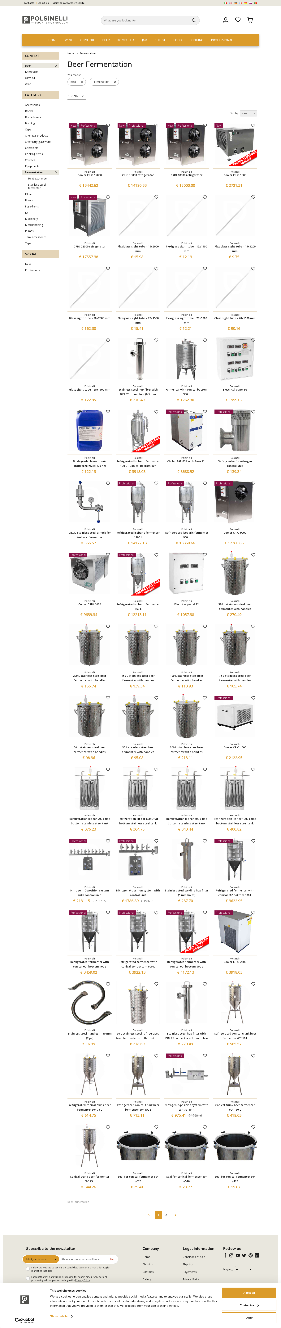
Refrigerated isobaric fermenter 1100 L (138, 535)
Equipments (32, 166)
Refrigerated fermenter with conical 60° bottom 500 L (235, 893)
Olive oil (87, 40)
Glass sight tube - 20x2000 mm (89, 318)
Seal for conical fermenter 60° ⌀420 (235, 1179)
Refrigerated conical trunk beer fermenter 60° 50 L (235, 1036)
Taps (28, 243)
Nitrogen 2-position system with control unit (186, 1107)
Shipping (188, 1264)
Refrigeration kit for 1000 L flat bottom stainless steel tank (235, 821)
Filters (28, 194)
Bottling (30, 123)
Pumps (29, 231)
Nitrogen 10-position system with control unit (89, 893)
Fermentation (88, 53)
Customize (247, 1305)
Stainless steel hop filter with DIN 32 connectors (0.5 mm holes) (138, 392)
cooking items (34, 154)
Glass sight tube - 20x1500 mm (89, 389)
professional (222, 40)
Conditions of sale (194, 1257)
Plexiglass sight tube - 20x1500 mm (138, 320)
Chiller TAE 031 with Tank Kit (186, 461)
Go (112, 1259)
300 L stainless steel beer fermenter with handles (186, 750)
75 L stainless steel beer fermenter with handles (235, 678)
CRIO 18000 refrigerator (186, 175)
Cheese (160, 40)
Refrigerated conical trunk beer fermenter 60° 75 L (89, 1107)
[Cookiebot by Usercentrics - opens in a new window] (24, 1320)
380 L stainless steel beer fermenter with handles (235, 606)
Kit (26, 212)
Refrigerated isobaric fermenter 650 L (138, 606)
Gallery (147, 1279)
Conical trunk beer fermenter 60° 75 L (89, 1179)
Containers (31, 148)
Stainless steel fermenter (37, 186)
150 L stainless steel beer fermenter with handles (138, 678)
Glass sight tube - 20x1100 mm (235, 318)
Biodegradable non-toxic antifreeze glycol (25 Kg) (89, 463)
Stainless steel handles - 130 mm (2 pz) (90, 1036)
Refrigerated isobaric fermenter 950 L (186, 535)
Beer (106, 40)
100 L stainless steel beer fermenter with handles (186, 678)
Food (177, 40)
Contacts (29, 3)
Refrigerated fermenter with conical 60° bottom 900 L (186, 964)
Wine (69, 40)
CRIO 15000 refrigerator (138, 175)
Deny (249, 1317)
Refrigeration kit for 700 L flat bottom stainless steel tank (89, 821)
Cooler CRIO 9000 (235, 532)
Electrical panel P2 (186, 604)
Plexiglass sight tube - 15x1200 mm (235, 249)
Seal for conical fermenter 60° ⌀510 (186, 1179)
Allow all (249, 1292)
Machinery (31, 218)
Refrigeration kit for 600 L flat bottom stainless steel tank (138, 821)
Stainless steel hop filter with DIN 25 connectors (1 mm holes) (186, 1036)
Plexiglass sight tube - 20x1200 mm (186, 320)
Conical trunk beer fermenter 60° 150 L (235, 1107)
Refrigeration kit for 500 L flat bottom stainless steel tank (186, 821)
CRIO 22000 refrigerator (90, 246)
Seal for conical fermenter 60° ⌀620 (138, 1179)
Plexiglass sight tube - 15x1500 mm (186, 249)
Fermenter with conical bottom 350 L (187, 392)
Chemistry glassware (38, 141)
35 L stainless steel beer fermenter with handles (138, 750)
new (28, 264)
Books (29, 111)
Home (52, 40)
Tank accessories (35, 237)
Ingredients (32, 206)
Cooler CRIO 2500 (235, 962)
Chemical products (36, 135)
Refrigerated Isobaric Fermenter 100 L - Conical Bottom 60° (138, 463)
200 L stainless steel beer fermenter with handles (89, 678)
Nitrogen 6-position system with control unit (138, 893)
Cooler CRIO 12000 (90, 175)
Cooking (196, 40)
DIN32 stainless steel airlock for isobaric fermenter (89, 535)
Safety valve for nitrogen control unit (235, 463)
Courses (30, 160)
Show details (58, 1316)
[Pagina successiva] (174, 1215)
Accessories (32, 105)
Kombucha (125, 40)
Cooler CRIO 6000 (89, 604)
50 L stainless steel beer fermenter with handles (90, 750)
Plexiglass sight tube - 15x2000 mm (138, 249)
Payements (190, 1272)
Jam (144, 40)
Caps (28, 129)
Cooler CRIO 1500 (235, 175)
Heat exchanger (38, 178)
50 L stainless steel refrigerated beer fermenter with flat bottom (138, 1036)
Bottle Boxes (33, 117)
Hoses (29, 200)
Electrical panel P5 (235, 389)
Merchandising (34, 225)
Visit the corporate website (69, 3)
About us (43, 3)
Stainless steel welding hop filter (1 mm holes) (186, 893)
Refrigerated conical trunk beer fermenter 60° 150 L (138, 1107)
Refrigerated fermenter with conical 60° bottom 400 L (89, 964)
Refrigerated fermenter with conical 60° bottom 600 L (138, 964)
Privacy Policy (82, 1280)
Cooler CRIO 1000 (235, 747)
